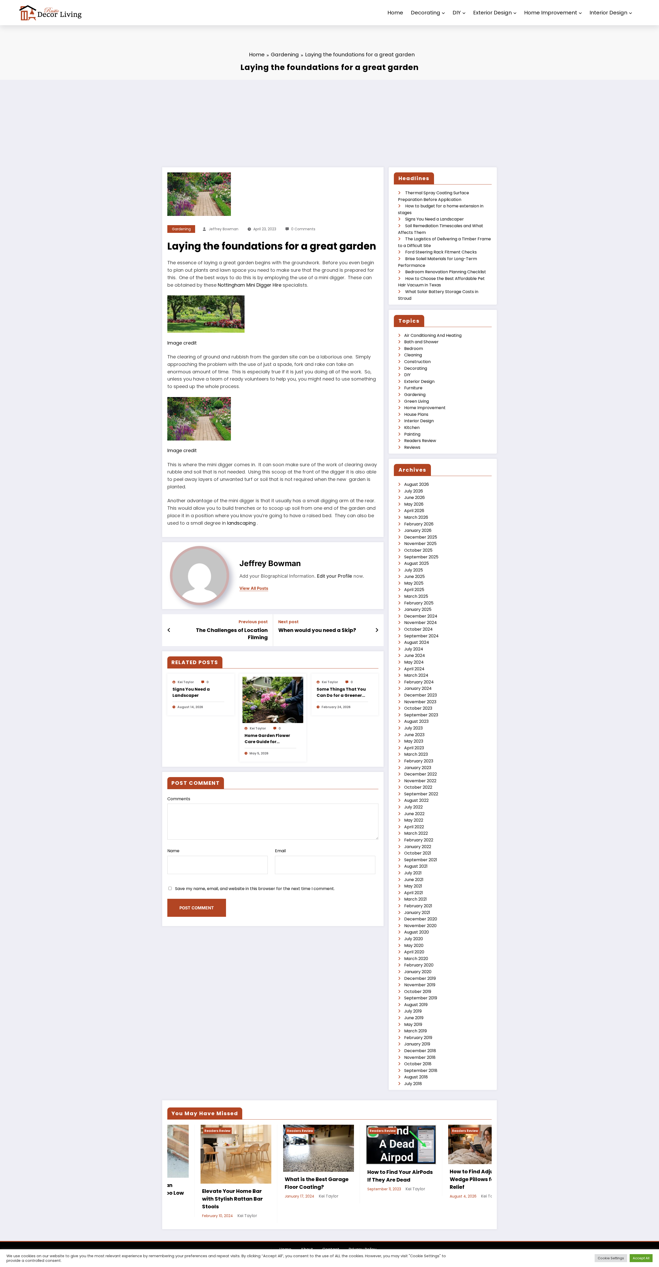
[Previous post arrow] (169, 630)
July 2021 (413, 873)
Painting (412, 434)
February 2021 (418, 906)
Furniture (413, 388)
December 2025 (420, 537)
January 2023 (417, 768)
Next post (288, 621)
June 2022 (414, 814)
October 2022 (418, 787)
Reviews (412, 447)
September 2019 (420, 998)
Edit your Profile (334, 576)
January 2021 (417, 913)
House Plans (416, 414)
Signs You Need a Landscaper (191, 692)
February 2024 (419, 682)
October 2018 (417, 1064)
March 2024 (416, 675)
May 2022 (413, 820)
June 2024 (414, 655)
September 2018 (420, 1071)
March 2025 (416, 596)
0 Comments (303, 229)
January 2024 (418, 688)
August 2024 (416, 642)
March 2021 (415, 899)
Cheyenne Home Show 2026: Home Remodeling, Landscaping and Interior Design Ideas (393, 1183)
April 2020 (414, 952)
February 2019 (418, 1038)
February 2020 (418, 965)
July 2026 (413, 491)
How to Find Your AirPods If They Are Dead (226, 1175)
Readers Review (420, 441)
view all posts (253, 588)
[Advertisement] (329, 118)
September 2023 (421, 715)
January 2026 (417, 530)
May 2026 (413, 504)
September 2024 (421, 636)
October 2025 (418, 550)
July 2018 (413, 1084)
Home (395, 12)
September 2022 (421, 794)
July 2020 (413, 939)
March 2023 (416, 754)
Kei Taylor (186, 682)
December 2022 (420, 774)
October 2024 (418, 629)
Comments (178, 799)
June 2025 (414, 576)
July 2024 (413, 649)
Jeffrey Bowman (223, 229)
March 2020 (416, 959)
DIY (457, 12)
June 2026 (414, 497)
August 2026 (416, 484)
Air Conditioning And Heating (433, 335)
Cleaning (413, 355)
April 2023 (414, 748)
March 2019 (415, 1031)
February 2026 (418, 524)
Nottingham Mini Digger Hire (249, 285)
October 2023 (418, 708)
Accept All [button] (641, 1258)
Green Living (416, 401)
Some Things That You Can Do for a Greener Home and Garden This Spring (342, 692)
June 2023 (414, 735)
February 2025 (418, 603)
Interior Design (608, 12)
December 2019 (420, 978)
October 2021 (417, 853)
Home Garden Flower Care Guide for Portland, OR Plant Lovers (267, 739)
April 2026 (414, 511)
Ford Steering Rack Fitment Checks (441, 252)
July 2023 (413, 728)
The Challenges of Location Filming (232, 634)
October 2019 (417, 992)
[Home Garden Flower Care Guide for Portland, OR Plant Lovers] (272, 700)
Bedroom (413, 348)
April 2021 (413, 893)
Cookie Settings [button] (611, 1258)
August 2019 (416, 1005)
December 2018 (420, 1051)
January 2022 (417, 847)
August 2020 (416, 932)
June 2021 (413, 880)
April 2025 (414, 590)
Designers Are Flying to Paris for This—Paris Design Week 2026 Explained (472, 1183)
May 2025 (413, 583)
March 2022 (416, 833)
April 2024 (414, 669)
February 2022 (418, 840)
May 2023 (413, 741)
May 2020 (413, 945)
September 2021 (420, 860)
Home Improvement (550, 12)
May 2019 (413, 1024)
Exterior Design (492, 12)
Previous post (253, 621)
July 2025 (413, 570)
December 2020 (420, 919)
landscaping (242, 523)
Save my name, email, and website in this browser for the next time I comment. (255, 889)
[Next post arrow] (376, 630)
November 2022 (420, 781)
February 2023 (418, 761)
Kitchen (412, 427)
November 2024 (420, 623)
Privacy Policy (362, 1237)
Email (280, 851)
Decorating (425, 12)
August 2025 (416, 563)
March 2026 (416, 517)
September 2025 (421, 557)
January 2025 (417, 609)
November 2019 (419, 985)
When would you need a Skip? (317, 630)
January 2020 (417, 972)
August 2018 (416, 1077)
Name (173, 851)
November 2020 (420, 926)
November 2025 (420, 544)
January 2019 (417, 1044)
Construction (417, 362)
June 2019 (413, 1018)
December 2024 (420, 616)
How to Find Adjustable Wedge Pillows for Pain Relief (307, 1179)
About (307, 1237)
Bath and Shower (421, 342)
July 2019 (413, 1011)
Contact (330, 1237)
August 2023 (416, 721)
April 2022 (414, 827)
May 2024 (414, 662)
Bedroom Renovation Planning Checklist (445, 272)
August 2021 (416, 866)
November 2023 (420, 702)
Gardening (181, 229)
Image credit (182, 343)
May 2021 (413, 886)
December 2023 (420, 695)
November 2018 (420, 1057)
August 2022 (416, 800)
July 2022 (413, 807)
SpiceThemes (360, 1246)
